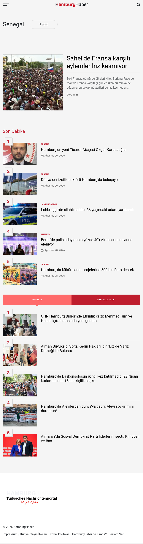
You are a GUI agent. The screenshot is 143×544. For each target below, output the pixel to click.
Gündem (45, 144)
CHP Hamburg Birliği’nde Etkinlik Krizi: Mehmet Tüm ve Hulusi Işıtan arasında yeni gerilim (86, 318)
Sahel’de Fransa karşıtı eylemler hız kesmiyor (98, 62)
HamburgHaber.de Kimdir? (89, 534)
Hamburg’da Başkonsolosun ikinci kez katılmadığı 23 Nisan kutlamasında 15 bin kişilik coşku (89, 378)
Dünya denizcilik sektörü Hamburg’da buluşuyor (80, 179)
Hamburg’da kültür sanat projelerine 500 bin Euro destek (87, 270)
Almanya (45, 234)
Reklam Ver (116, 534)
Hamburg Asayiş (49, 204)
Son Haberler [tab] (106, 300)
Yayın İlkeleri (38, 534)
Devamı (71, 94)
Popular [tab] (37, 300)
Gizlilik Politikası (59, 534)
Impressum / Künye (15, 534)
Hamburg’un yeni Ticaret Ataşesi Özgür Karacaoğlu (83, 149)
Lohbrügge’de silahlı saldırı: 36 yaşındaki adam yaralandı (87, 209)
